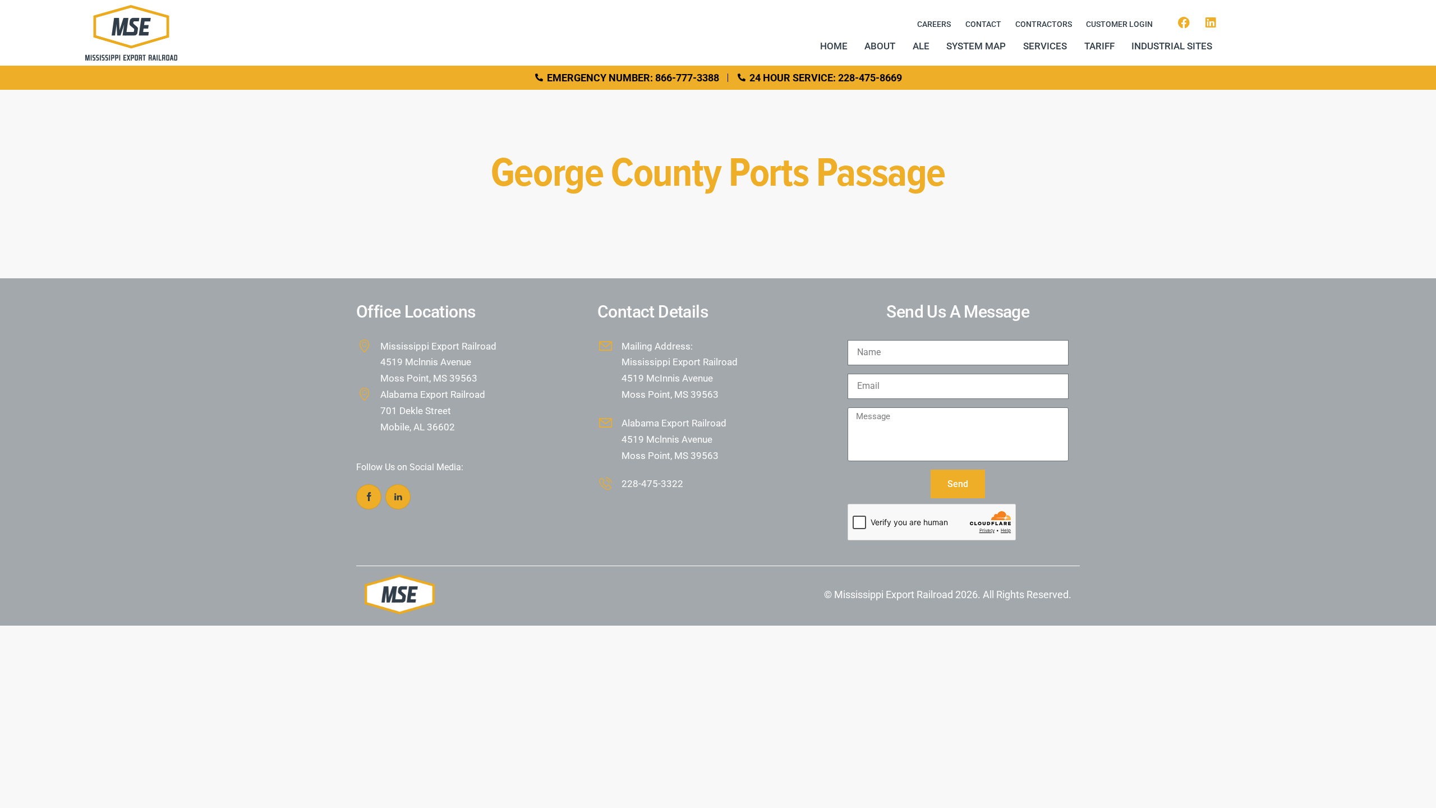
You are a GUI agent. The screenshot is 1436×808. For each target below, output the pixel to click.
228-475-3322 (652, 483)
